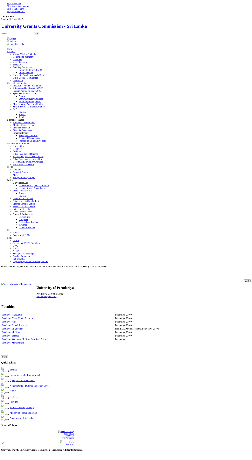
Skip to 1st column (15, 9)
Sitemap (13, 369)
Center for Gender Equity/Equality (26, 375)
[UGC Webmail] (67, 442)
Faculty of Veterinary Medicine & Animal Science (25, 339)
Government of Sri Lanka (21, 418)
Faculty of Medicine (11, 332)
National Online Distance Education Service (30, 386)
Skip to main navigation (18, 6)
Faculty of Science (10, 335)
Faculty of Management (13, 342)
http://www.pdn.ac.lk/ (46, 296)
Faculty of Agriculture (12, 314)
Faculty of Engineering (12, 328)
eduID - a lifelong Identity (22, 407)
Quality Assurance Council (22, 380)
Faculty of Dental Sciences (14, 325)
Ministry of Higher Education (23, 413)
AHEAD (14, 396)
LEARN (14, 402)
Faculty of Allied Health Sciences (17, 318)
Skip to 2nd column (16, 11)
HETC (13, 391)
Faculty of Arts (9, 321)
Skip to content (14, 3)
